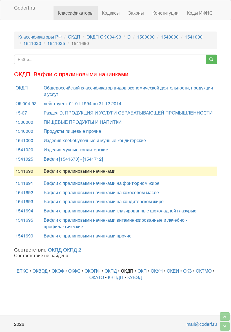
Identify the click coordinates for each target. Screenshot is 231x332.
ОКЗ (187, 271)
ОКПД (111, 271)
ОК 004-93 (26, 103)
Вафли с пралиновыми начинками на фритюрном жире (101, 183)
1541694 (24, 210)
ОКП (142, 271)
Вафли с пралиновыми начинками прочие (88, 235)
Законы (136, 13)
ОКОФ (58, 271)
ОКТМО (204, 271)
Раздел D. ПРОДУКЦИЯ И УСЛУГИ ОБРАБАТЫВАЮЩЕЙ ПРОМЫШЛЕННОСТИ (128, 112)
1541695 (24, 220)
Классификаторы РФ (40, 36)
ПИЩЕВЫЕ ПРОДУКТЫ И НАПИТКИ (83, 122)
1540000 (170, 36)
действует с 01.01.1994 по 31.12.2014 (82, 103)
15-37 (21, 112)
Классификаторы (76, 13)
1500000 (146, 36)
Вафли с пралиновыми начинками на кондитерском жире (104, 201)
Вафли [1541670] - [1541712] (73, 159)
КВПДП (115, 277)
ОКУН (157, 271)
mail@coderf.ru (201, 324)
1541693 (24, 201)
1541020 (32, 43)
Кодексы (111, 13)
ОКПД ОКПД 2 (64, 249)
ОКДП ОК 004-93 (103, 36)
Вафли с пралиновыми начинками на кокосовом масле (101, 192)
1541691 (24, 183)
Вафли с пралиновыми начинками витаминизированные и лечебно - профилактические (115, 223)
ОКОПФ (93, 271)
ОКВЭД (40, 271)
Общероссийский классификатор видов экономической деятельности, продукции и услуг (128, 90)
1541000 (194, 36)
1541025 (56, 43)
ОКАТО (96, 277)
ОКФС (74, 271)
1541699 (24, 235)
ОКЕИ (173, 271)
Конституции (165, 13)
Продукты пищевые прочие (72, 131)
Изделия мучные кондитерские (76, 149)
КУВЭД (134, 277)
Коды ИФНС (200, 13)
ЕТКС (22, 271)
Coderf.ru (24, 7)
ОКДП (74, 36)
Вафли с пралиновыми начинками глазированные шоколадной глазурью (120, 210)
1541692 (24, 192)
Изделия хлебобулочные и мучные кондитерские (95, 140)
